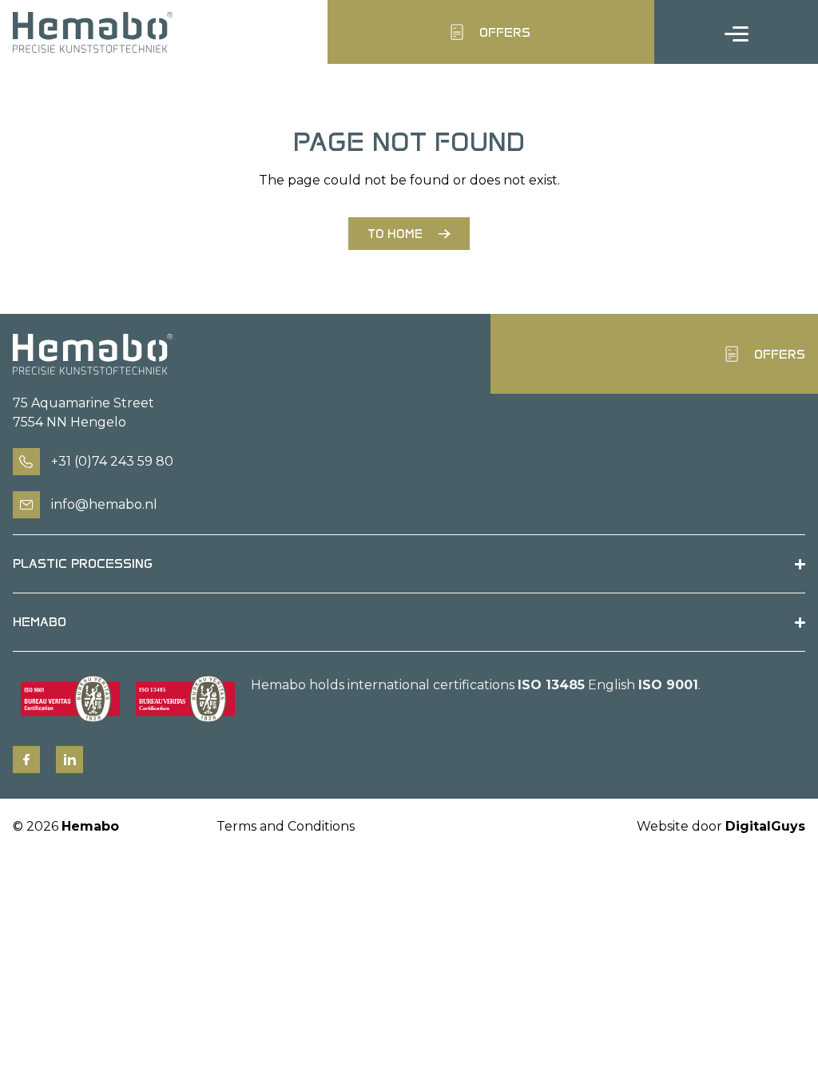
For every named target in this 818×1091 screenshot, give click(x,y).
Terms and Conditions (285, 826)
